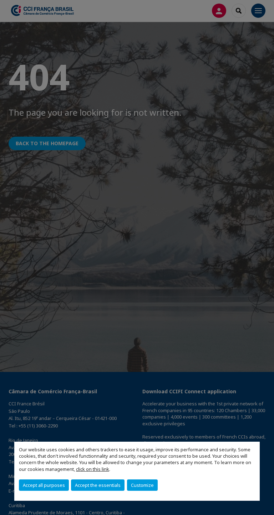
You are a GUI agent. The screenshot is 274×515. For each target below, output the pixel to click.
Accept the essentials (98, 485)
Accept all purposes (44, 485)
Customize (142, 485)
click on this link (92, 469)
